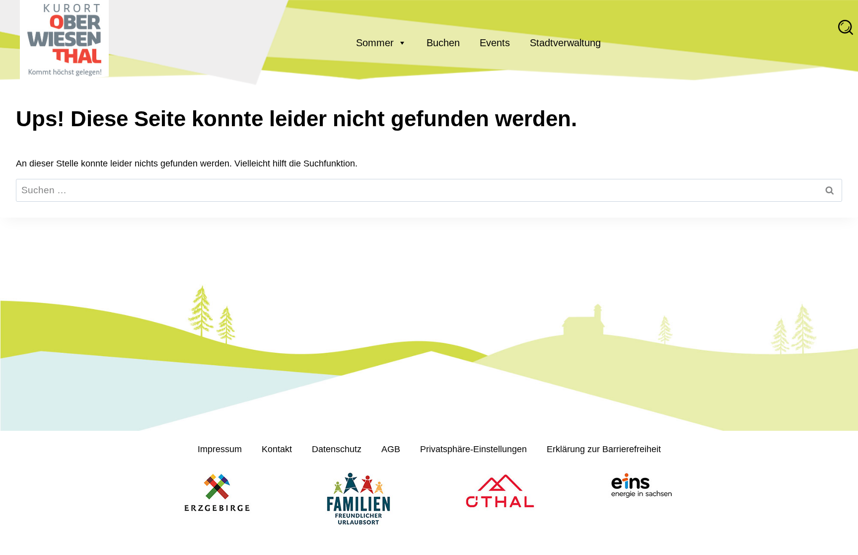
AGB (390, 449)
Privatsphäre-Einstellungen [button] (473, 449)
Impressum (220, 449)
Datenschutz (336, 449)
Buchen (443, 42)
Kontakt (277, 449)
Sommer (375, 42)
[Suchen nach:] (429, 190)
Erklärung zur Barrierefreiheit (604, 449)
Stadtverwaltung (565, 42)
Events (495, 42)
